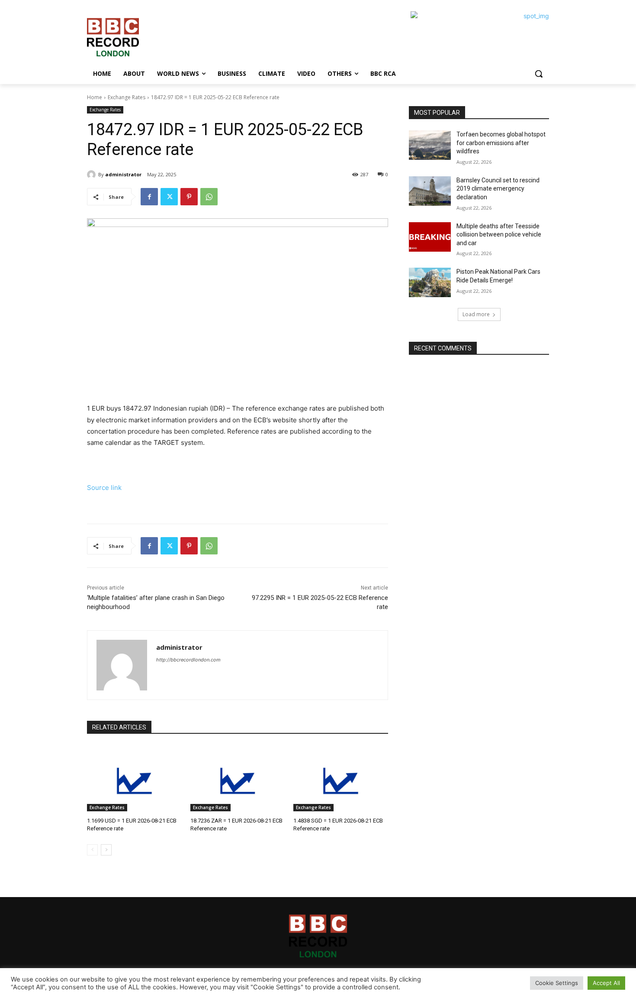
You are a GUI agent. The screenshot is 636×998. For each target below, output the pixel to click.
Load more (476, 314)
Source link (104, 487)
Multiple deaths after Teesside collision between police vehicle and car (498, 234)
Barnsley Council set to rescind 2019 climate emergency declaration (498, 189)
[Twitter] (169, 196)
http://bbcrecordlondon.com (188, 660)
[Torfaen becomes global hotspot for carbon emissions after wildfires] (430, 145)
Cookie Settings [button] (556, 982)
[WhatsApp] (209, 196)
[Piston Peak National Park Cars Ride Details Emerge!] (430, 282)
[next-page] (106, 849)
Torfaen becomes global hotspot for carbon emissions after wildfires (501, 143)
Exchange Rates (126, 97)
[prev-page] (92, 849)
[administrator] (92, 174)
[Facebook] (149, 196)
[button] (538, 73)
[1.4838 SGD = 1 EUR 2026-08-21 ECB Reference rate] (340, 778)
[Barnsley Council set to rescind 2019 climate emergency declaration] (430, 191)
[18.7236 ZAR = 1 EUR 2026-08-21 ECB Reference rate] (237, 778)
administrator (123, 174)
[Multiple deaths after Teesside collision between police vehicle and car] (430, 237)
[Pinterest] (189, 196)
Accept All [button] (606, 982)
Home (94, 97)
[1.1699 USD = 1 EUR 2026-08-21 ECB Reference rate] (134, 778)
